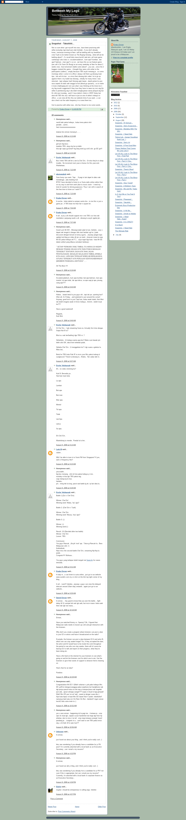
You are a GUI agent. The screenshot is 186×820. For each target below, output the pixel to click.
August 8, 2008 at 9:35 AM (66, 593)
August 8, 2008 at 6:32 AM (66, 153)
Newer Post (52, 807)
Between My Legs (65, 11)
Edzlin (58, 787)
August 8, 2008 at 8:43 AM (66, 287)
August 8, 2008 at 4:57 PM (66, 794)
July (117, 235)
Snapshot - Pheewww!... (124, 199)
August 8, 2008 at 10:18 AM (66, 610)
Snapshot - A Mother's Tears (125, 186)
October (119, 114)
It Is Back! (119, 225)
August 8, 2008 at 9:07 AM (66, 361)
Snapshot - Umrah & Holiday (125, 214)
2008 (116, 112)
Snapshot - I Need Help (123, 134)
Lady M (59, 449)
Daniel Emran (61, 598)
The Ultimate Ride (121, 231)
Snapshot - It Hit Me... (123, 211)
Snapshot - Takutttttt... (123, 202)
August (118, 120)
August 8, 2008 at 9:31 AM (66, 567)
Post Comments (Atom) (66, 811)
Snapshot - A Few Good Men (125, 145)
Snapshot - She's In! (122, 142)
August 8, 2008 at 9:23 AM (66, 464)
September (120, 117)
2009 (116, 109)
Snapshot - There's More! (124, 169)
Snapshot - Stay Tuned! (124, 183)
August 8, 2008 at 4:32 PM (66, 753)
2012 (116, 103)
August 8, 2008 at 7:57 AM (66, 222)
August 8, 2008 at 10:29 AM (66, 677)
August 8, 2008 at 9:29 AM (66, 488)
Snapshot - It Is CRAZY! (124, 222)
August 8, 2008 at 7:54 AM (66, 208)
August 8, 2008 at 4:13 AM (66, 136)
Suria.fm (90, 560)
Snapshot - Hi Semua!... (124, 123)
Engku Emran (61, 198)
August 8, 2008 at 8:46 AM (66, 320)
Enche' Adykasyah (63, 157)
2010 (116, 106)
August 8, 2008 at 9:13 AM (66, 445)
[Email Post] (101, 109)
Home (77, 807)
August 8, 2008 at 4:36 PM (66, 782)
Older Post (102, 807)
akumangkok (61, 174)
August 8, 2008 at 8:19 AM (66, 270)
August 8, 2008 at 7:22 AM (66, 170)
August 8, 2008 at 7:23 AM (66, 194)
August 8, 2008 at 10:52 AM (66, 706)
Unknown (60, 732)
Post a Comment (56, 799)
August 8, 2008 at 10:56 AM (66, 727)
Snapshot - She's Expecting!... (126, 126)
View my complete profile (123, 58)
